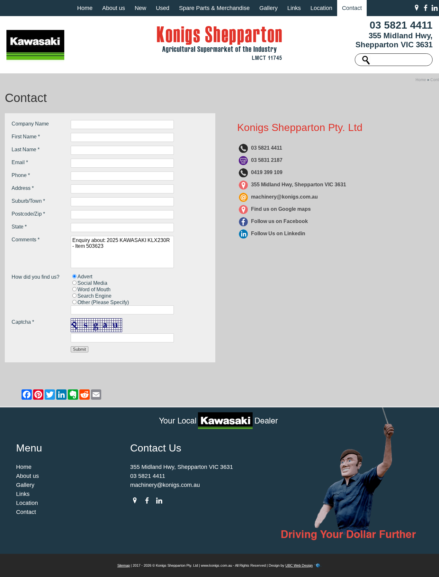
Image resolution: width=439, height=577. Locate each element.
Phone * (21, 175)
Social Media (92, 283)
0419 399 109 (266, 172)
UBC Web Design (299, 565)
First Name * (26, 136)
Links (294, 8)
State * (19, 226)
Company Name (30, 123)
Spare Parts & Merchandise (214, 8)
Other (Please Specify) (103, 302)
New (140, 8)
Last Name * (26, 149)
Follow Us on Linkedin (278, 233)
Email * (20, 162)
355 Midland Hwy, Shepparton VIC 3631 (394, 40)
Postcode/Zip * (28, 214)
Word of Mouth (94, 289)
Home (85, 8)
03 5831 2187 (266, 160)
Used (162, 8)
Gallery (268, 8)
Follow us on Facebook (279, 221)
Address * (23, 188)
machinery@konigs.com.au (284, 197)
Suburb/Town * (28, 201)
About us (113, 8)
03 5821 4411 (401, 25)
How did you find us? (35, 277)
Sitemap (123, 565)
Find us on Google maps (281, 209)
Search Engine (94, 296)
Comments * (26, 239)
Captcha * (23, 322)
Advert (84, 276)
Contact (352, 8)
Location (321, 8)
